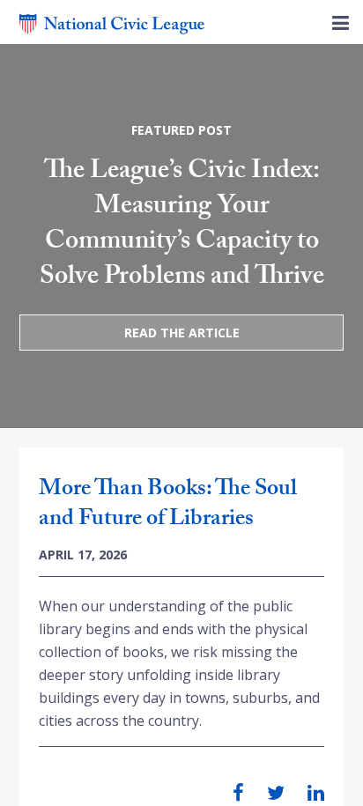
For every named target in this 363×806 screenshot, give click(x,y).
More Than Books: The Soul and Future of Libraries (168, 505)
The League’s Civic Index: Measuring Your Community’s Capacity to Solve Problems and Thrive (182, 226)
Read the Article (182, 332)
